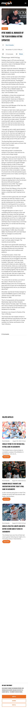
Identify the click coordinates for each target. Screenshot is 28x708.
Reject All (14, 705)
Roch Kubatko (10, 45)
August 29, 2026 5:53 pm (19, 523)
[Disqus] (14, 355)
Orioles (4, 28)
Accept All (14, 696)
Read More (6, 456)
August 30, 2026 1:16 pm (19, 441)
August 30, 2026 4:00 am (19, 480)
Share (21, 54)
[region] (14, 695)
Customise (14, 700)
